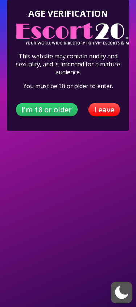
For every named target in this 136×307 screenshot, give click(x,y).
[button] (121, 292)
